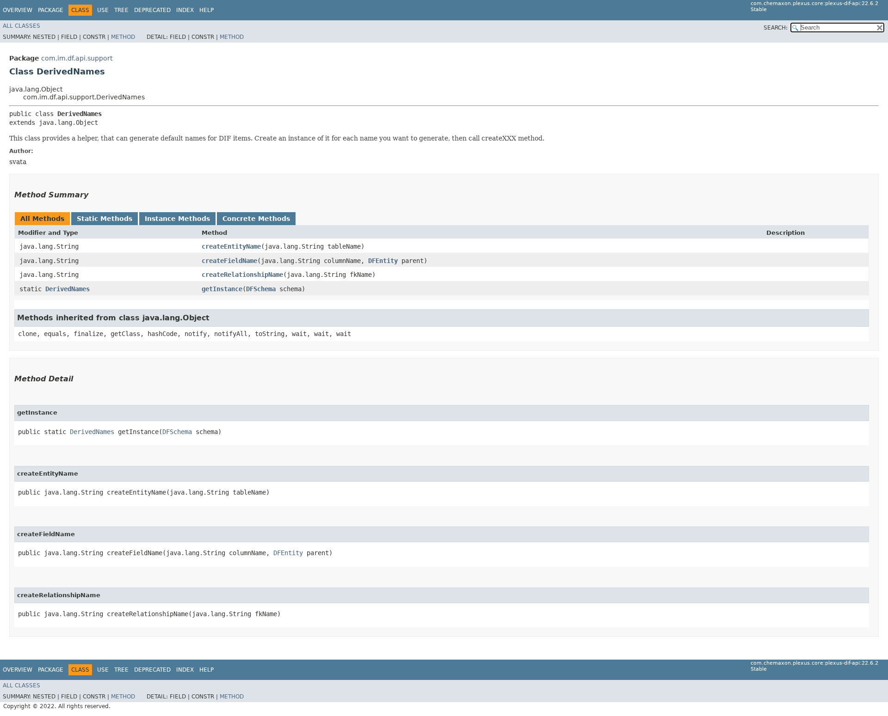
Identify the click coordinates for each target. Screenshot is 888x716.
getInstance (222, 289)
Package (50, 10)
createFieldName (229, 260)
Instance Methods (177, 218)
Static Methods (104, 218)
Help (206, 10)
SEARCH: (776, 27)
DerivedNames (67, 289)
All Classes (21, 26)
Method (123, 37)
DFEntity (383, 260)
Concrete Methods (256, 218)
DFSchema (261, 289)
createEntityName (231, 246)
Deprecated (152, 10)
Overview (17, 10)
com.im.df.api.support (76, 58)
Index (185, 10)
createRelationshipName (242, 274)
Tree (121, 10)
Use (103, 10)
